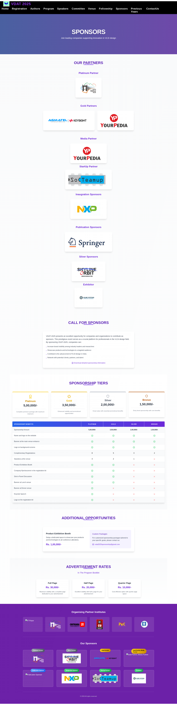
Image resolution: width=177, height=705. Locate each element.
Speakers (62, 8)
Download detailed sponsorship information (89, 363)
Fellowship (105, 8)
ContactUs (152, 8)
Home (5, 8)
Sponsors (122, 8)
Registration (19, 8)
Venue (92, 8)
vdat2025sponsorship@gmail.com (107, 544)
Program (48, 8)
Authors (35, 8)
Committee (78, 8)
